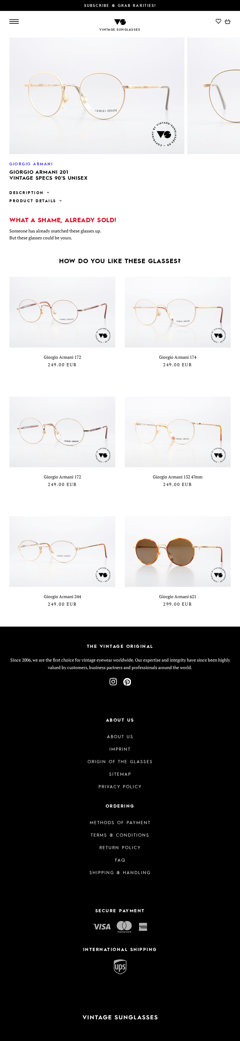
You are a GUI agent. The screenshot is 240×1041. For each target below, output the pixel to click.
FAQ (120, 860)
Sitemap (120, 774)
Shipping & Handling (120, 872)
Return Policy (120, 847)
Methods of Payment (120, 822)
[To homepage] (120, 21)
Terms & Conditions (120, 835)
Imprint (120, 749)
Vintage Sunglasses (119, 29)
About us (120, 736)
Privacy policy (120, 786)
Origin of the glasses (120, 761)
